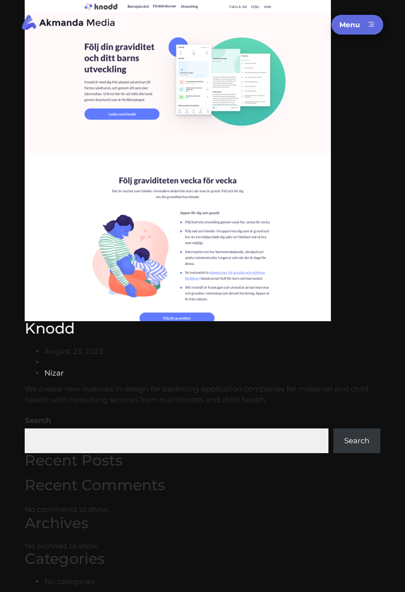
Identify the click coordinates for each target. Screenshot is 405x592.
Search (38, 420)
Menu (349, 24)
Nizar (54, 373)
